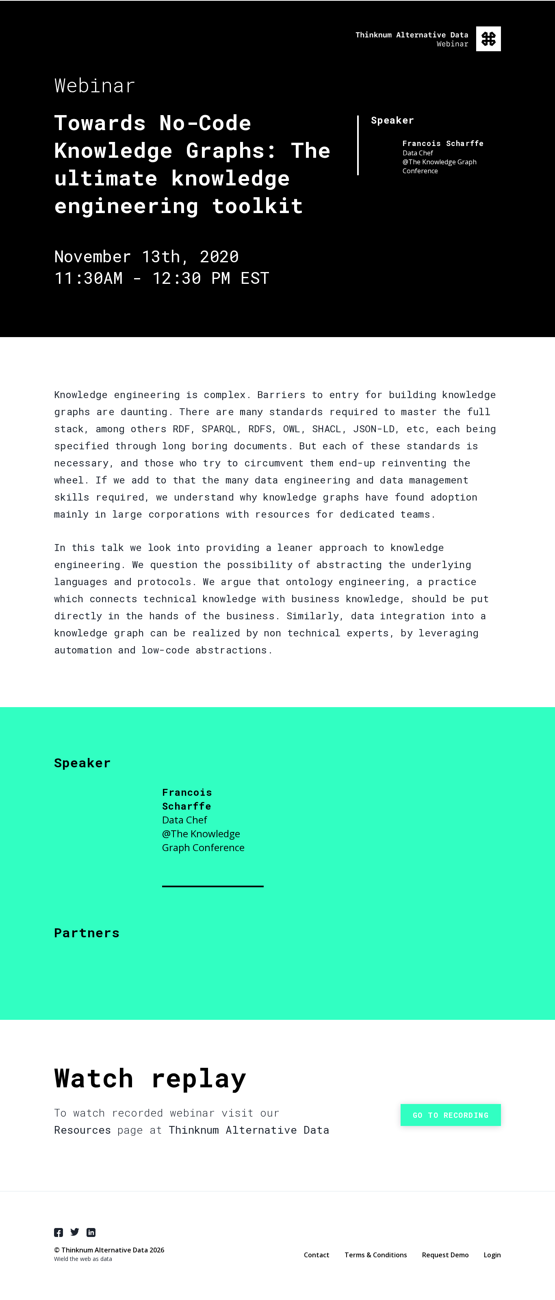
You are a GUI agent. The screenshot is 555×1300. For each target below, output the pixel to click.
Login (492, 1254)
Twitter (74, 1232)
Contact (317, 1254)
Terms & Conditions (376, 1254)
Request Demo (445, 1254)
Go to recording (451, 1115)
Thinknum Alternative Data (428, 38)
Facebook (58, 1232)
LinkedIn (91, 1232)
